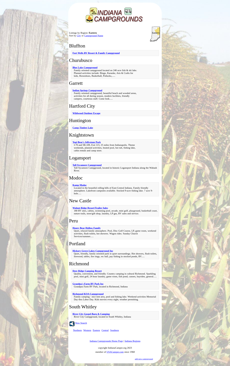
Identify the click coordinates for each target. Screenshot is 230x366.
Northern (77, 330)
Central (105, 330)
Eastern (96, 330)
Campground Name (93, 35)
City (79, 35)
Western (87, 330)
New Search (81, 323)
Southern (114, 330)
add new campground (144, 359)
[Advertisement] (149, 109)
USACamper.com (115, 352)
